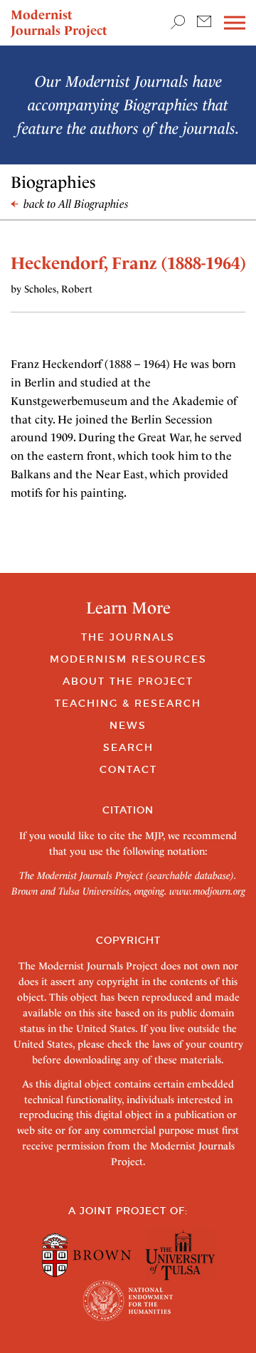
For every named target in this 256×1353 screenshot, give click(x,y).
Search (128, 747)
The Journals (128, 637)
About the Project (128, 681)
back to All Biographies (75, 204)
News (128, 725)
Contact (128, 769)
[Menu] (234, 23)
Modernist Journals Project (59, 22)
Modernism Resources (128, 659)
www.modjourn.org (207, 891)
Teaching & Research (128, 703)
